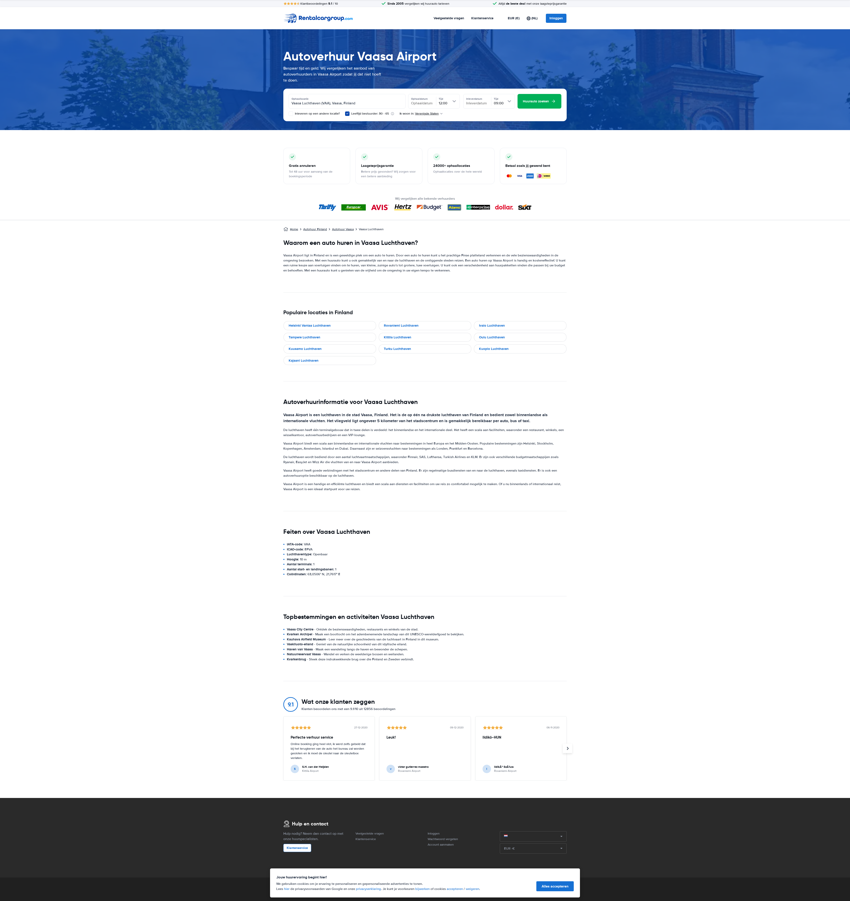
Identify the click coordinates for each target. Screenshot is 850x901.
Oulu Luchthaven (492, 337)
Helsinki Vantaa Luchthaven (310, 325)
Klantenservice (482, 18)
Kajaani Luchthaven (304, 360)
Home (294, 229)
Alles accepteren (555, 886)
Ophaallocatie (300, 99)
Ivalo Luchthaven (492, 325)
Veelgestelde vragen (449, 18)
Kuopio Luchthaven (494, 348)
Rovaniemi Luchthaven (401, 325)
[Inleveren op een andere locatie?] (291, 113)
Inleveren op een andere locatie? (317, 113)
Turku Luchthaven (397, 348)
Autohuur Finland (315, 229)
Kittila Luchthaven (397, 337)
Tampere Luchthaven (304, 337)
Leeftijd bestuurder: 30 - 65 (370, 113)
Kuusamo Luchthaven (305, 348)
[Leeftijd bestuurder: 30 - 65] (347, 113)
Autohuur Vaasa (343, 229)
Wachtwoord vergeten (443, 839)
